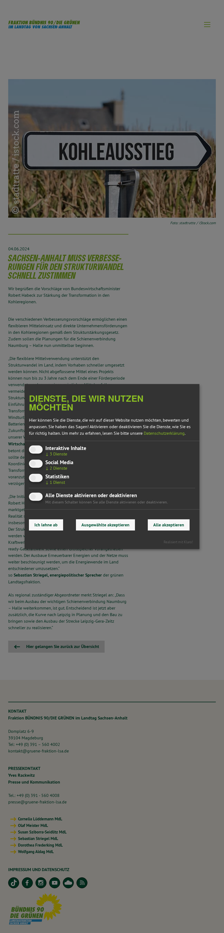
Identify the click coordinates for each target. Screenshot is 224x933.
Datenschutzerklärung (164, 433)
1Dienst (55, 482)
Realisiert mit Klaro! (178, 542)
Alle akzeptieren (168, 525)
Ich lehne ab (46, 525)
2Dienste (56, 468)
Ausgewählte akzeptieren (105, 525)
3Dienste (56, 454)
